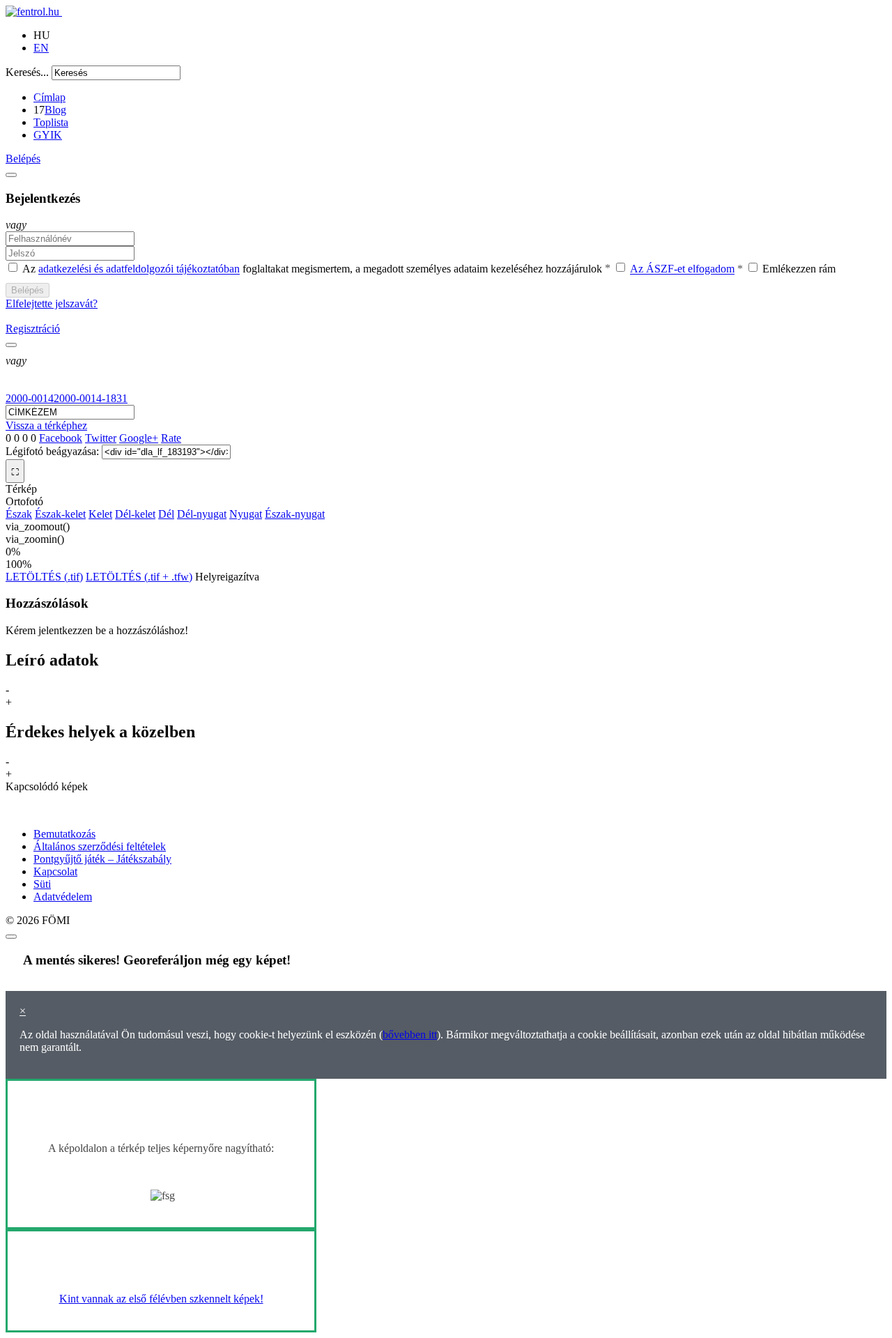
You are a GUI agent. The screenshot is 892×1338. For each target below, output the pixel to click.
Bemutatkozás (64, 834)
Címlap (49, 97)
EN (41, 48)
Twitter (100, 438)
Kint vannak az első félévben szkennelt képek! (161, 1299)
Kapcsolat (55, 871)
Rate (171, 438)
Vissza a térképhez (46, 425)
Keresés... (27, 72)
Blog (55, 110)
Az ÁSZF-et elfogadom (682, 269)
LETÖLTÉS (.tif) (44, 577)
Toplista (50, 122)
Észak (19, 514)
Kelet (100, 514)
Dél (166, 514)
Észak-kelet (60, 514)
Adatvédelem (62, 896)
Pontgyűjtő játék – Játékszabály (102, 859)
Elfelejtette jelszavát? (52, 303)
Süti (42, 884)
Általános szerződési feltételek (99, 846)
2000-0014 (30, 398)
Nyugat (245, 514)
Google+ (138, 438)
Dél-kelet (135, 514)
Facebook (60, 438)
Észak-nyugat (295, 514)
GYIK (47, 135)
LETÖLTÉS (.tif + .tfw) (139, 577)
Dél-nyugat (201, 514)
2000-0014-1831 (91, 398)
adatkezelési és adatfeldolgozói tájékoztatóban (139, 269)
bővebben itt (410, 1034)
